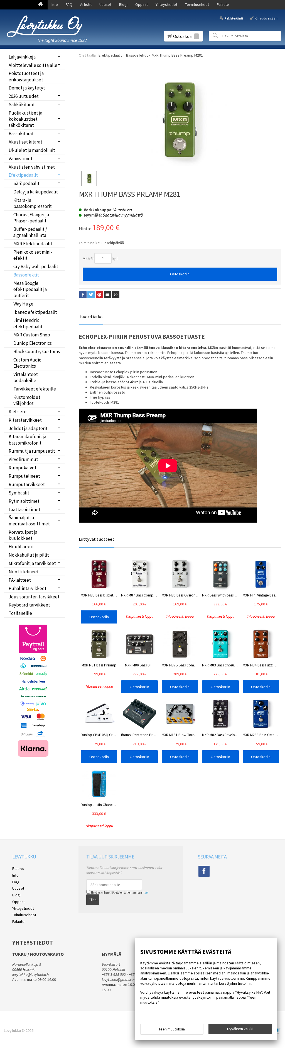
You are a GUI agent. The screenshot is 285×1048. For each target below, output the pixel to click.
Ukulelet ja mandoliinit (32, 150)
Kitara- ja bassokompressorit (32, 203)
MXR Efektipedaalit (32, 244)
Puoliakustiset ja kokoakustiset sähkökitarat (25, 119)
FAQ (69, 4)
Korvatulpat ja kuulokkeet (23, 535)
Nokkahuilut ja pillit (29, 555)
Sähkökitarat (22, 104)
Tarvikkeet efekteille (34, 389)
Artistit (86, 4)
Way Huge (23, 304)
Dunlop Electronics (32, 343)
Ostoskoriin (180, 273)
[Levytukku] (44, 26)
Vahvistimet (21, 159)
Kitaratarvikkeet (25, 420)
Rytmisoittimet (24, 501)
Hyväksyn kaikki (240, 1028)
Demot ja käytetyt (27, 88)
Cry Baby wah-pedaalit (35, 266)
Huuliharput (21, 547)
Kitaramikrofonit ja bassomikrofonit (27, 439)
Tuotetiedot (91, 316)
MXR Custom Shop (31, 335)
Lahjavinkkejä (22, 57)
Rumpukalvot (22, 468)
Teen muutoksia (172, 1029)
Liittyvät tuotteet (96, 539)
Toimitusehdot (197, 4)
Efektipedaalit (23, 175)
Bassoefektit (26, 275)
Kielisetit (18, 412)
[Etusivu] (40, 4)
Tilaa (93, 899)
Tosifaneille (20, 613)
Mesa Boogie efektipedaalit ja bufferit (30, 289)
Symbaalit (19, 493)
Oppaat (141, 4)
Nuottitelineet (24, 572)
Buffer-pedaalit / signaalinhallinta (30, 232)
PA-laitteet (20, 580)
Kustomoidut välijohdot (26, 400)
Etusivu (18, 868)
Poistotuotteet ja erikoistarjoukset (26, 76)
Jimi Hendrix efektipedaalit (28, 323)
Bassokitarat (21, 133)
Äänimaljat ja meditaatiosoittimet (29, 521)
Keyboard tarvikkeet (29, 605)
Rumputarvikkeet (27, 484)
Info (54, 4)
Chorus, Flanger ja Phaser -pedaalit (31, 218)
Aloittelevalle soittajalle (33, 65)
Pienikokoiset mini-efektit (32, 255)
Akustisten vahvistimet (32, 167)
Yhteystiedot (166, 4)
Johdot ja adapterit (28, 428)
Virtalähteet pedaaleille (25, 377)
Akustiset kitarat (25, 142)
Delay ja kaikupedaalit (35, 192)
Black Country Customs (36, 351)
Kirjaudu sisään (266, 18)
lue (146, 892)
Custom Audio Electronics (27, 363)
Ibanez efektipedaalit (35, 312)
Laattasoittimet (24, 509)
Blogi (123, 4)
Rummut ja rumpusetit (32, 451)
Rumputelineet (24, 476)
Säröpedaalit (26, 183)
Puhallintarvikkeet (27, 588)
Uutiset (105, 4)
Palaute (223, 4)
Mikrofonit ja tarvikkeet (32, 563)
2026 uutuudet (24, 96)
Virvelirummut (23, 459)
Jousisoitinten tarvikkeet (34, 597)
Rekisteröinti (234, 18)
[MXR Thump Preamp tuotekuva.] (180, 119)
